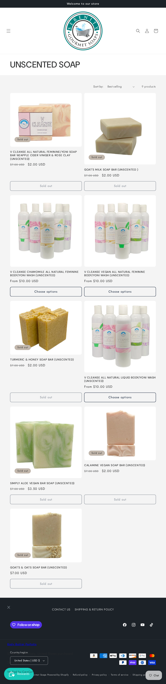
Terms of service (119, 674)
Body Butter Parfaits (22, 644)
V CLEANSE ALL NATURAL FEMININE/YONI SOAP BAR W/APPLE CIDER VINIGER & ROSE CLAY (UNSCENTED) (43, 155)
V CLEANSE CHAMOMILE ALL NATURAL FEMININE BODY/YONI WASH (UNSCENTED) (44, 273)
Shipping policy (141, 674)
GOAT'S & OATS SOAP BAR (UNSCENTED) (38, 567)
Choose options (45, 291)
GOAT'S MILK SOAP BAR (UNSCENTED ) (111, 169)
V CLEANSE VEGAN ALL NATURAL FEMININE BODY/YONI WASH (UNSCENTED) (114, 273)
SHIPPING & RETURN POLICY (94, 609)
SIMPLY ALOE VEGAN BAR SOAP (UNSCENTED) (42, 483)
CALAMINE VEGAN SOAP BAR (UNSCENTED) (114, 465)
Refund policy (80, 674)
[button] (8, 30)
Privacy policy (99, 674)
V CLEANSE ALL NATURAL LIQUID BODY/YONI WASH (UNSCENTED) (120, 379)
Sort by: (98, 86)
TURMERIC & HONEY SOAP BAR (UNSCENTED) (42, 359)
